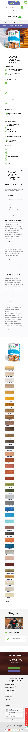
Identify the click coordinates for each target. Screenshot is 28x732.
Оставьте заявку (14, 667)
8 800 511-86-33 (13, 16)
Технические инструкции (11, 708)
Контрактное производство (12, 719)
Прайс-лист (8, 699)
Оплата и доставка (10, 701)
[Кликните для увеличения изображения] (14, 352)
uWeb (19, 725)
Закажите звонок (14, 671)
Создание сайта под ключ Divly (14, 726)
